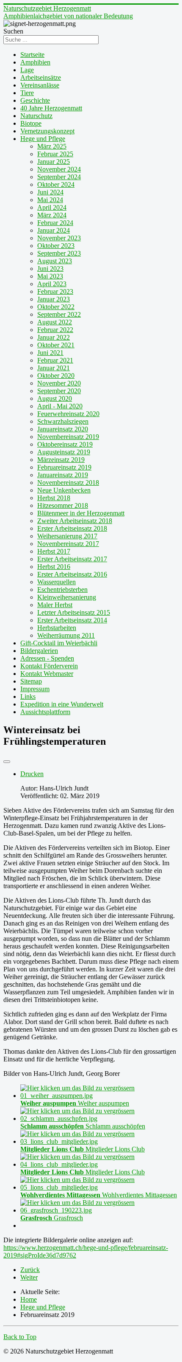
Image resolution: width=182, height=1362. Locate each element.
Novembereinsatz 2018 (68, 482)
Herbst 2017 (53, 551)
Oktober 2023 (55, 245)
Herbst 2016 (53, 566)
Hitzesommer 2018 (62, 505)
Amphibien (35, 62)
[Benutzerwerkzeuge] (6, 761)
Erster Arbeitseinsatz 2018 (72, 528)
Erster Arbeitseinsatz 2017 (72, 559)
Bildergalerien (39, 650)
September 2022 (59, 314)
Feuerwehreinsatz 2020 (68, 413)
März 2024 (51, 215)
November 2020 (59, 383)
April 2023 (51, 283)
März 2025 (51, 146)
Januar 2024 (53, 230)
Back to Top (19, 1336)
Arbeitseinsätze (40, 77)
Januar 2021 (53, 367)
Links (28, 696)
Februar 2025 (55, 154)
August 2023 (54, 261)
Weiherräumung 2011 (66, 635)
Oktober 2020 (55, 375)
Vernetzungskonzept (47, 131)
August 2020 (54, 398)
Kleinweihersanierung (66, 597)
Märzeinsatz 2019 (61, 459)
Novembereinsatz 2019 (68, 436)
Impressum (35, 688)
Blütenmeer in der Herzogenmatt (80, 513)
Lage (27, 69)
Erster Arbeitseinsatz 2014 (72, 620)
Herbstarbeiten (56, 627)
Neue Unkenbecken (64, 490)
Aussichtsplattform (45, 711)
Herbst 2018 (53, 497)
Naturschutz (36, 115)
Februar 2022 (55, 329)
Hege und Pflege (42, 138)
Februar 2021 (55, 360)
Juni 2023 (50, 268)
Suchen (13, 31)
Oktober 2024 (55, 184)
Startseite (32, 54)
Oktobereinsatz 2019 (65, 444)
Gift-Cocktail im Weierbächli (58, 643)
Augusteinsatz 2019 (63, 452)
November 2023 (59, 238)
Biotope (30, 123)
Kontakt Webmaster (46, 673)
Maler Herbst (54, 604)
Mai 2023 (50, 276)
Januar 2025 (53, 161)
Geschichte (35, 100)
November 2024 (59, 169)
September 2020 (59, 390)
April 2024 (51, 207)
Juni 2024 (50, 192)
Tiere (27, 92)
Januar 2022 (53, 337)
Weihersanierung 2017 (67, 536)
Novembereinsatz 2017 (68, 543)
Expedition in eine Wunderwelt (61, 704)
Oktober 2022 (55, 306)
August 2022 (54, 322)
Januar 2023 (53, 299)
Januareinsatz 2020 (62, 429)
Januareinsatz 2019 (62, 474)
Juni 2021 (50, 352)
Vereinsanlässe (39, 85)
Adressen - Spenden (47, 658)
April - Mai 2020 (60, 406)
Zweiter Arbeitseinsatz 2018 (74, 520)
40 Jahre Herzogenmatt (51, 108)
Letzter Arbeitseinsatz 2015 (73, 612)
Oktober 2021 (55, 345)
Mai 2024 (50, 199)
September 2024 (59, 176)
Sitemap (31, 681)
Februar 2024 (55, 222)
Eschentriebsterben (62, 589)
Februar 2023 (55, 291)
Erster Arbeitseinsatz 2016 (72, 574)
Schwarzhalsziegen (62, 421)
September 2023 (59, 253)
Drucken (32, 773)
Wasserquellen (56, 581)
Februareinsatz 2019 (64, 467)
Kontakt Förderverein (49, 666)
